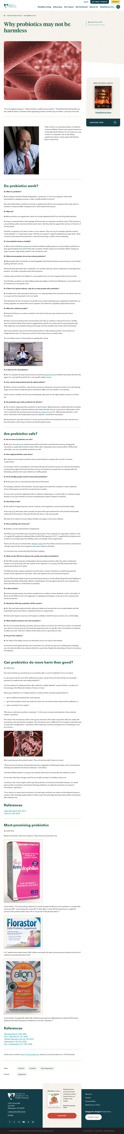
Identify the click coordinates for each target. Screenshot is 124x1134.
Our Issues (69, 7)
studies (25, 246)
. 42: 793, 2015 (19, 1039)
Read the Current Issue (69, 1106)
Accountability (90, 1101)
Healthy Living (44, 7)
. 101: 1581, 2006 (18, 1044)
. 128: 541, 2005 (15, 1041)
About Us (93, 7)
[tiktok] (28, 1122)
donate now (93, 1117)
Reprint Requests (109, 1131)
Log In (86, 2)
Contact (10, 1115)
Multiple (35, 544)
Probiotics (21, 1068)
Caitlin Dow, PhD (96, 22)
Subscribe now (96, 122)
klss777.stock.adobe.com (30, 1054)
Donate (115, 2)
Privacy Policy (98, 1131)
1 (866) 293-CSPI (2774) (16, 1112)
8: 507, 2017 (15, 811)
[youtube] (24, 1122)
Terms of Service (88, 1131)
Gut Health (33, 1068)
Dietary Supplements (47, 1068)
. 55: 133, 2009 (16, 1036)
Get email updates (100, 2)
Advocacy (57, 7)
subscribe (62, 1115)
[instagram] (19, 1122)
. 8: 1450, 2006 (15, 1034)
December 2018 (30, 15)
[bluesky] (33, 1122)
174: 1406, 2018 (12, 813)
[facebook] (10, 1122)
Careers (88, 1098)
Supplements (22, 1074)
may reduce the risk (45, 412)
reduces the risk (48, 375)
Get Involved (81, 7)
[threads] (14, 1122)
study (39, 419)
